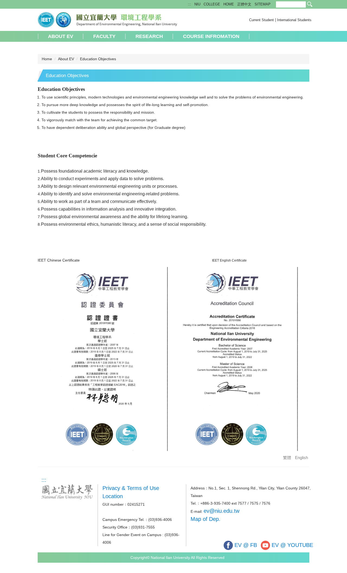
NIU (197, 4)
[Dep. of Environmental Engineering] (107, 19)
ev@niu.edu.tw (221, 511)
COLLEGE (212, 4)
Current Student (261, 20)
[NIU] (67, 491)
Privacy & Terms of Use (130, 488)
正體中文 (244, 4)
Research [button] (149, 36)
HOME (228, 4)
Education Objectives (98, 59)
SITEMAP (263, 4)
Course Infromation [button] (211, 36)
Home (47, 59)
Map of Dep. (205, 519)
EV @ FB (245, 545)
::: (189, 4)
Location (112, 496)
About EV (66, 59)
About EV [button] (60, 36)
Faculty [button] (104, 36)
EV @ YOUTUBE (291, 545)
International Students (294, 20)
